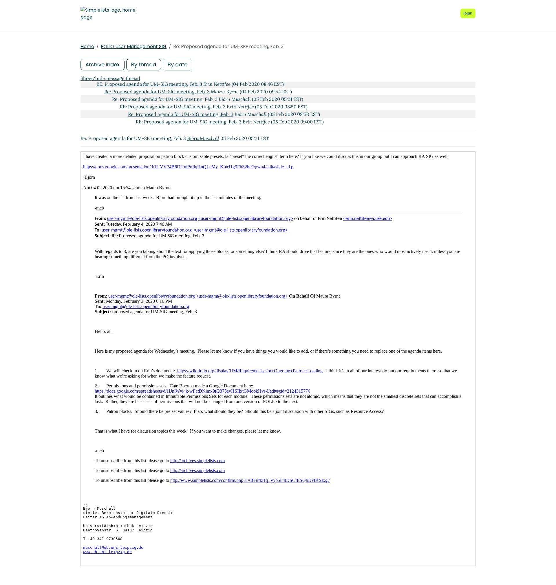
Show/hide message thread (110, 78)
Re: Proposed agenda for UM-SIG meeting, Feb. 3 (157, 91)
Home (87, 46)
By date (177, 64)
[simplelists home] (108, 14)
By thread (143, 64)
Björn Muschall (203, 138)
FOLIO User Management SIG (134, 46)
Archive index (102, 64)
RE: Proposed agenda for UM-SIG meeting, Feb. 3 (149, 84)
